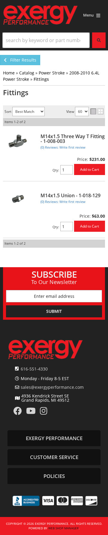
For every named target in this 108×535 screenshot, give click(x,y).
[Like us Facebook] (18, 412)
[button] (54, 40)
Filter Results (21, 60)
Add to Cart (89, 169)
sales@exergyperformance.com (52, 387)
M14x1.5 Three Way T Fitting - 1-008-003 (72, 138)
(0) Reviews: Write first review (63, 147)
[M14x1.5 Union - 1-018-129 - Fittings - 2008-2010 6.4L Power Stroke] (18, 198)
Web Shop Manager (63, 528)
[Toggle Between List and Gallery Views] (97, 111)
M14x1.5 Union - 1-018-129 (70, 195)
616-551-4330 (34, 369)
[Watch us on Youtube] (31, 412)
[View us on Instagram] (43, 412)
